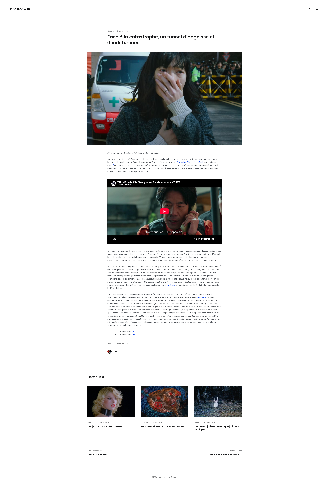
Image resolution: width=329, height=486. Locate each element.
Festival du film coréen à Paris (190, 162)
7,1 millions (170, 285)
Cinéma (110, 31)
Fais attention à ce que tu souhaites (162, 426)
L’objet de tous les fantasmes (105, 426)
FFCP (111, 343)
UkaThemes (173, 477)
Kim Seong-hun (124, 343)
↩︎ (134, 331)
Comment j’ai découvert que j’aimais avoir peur (216, 428)
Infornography (20, 8)
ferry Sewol (202, 297)
